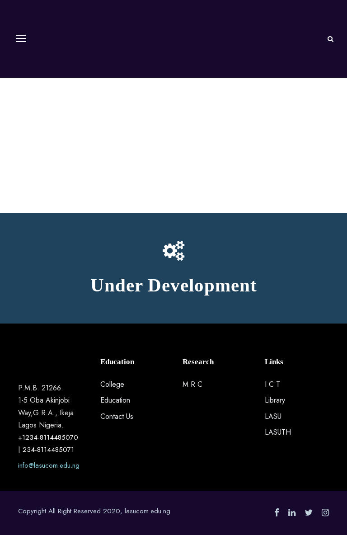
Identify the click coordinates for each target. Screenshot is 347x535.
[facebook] (276, 513)
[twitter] (309, 513)
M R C (192, 384)
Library (275, 400)
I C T (272, 384)
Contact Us (116, 416)
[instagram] (325, 513)
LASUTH (278, 432)
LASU (273, 416)
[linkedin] (291, 513)
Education (115, 400)
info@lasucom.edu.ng (49, 465)
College (112, 384)
